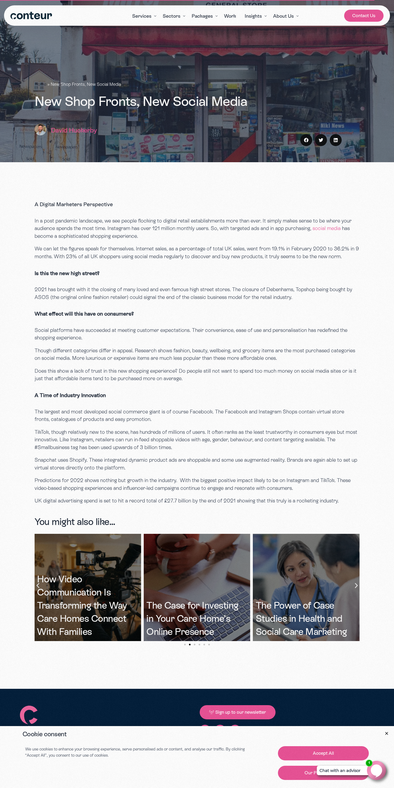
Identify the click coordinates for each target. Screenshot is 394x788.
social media (327, 228)
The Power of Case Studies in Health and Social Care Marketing (192, 618)
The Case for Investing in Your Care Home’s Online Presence (83, 618)
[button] (306, 140)
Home (40, 84)
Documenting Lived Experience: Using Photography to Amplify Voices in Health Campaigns (304, 605)
